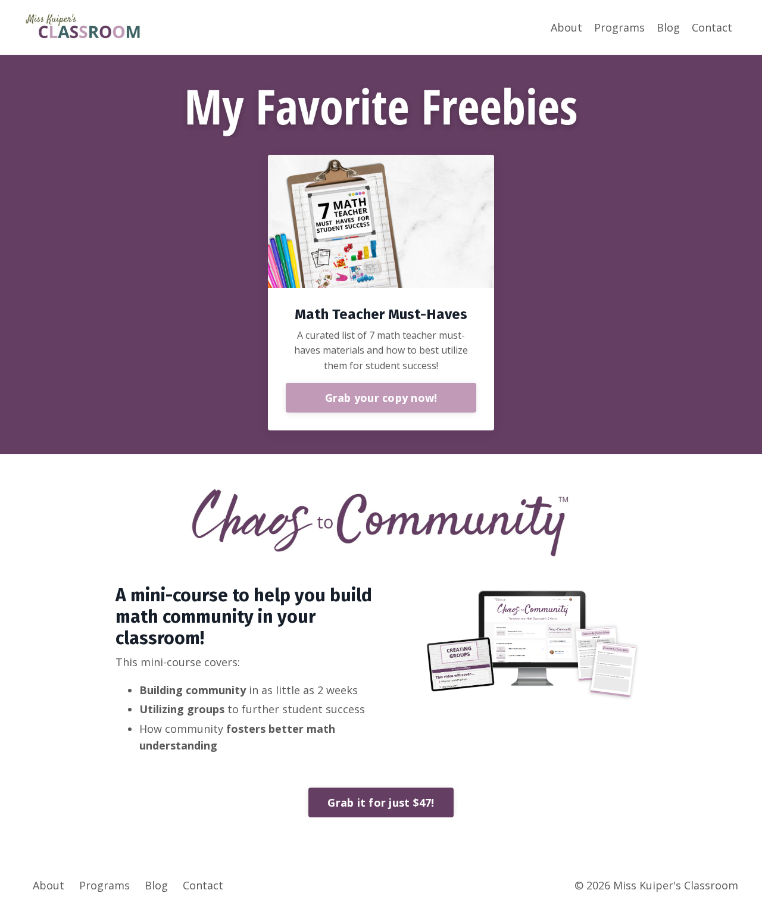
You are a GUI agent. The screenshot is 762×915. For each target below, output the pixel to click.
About (566, 27)
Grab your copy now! (381, 398)
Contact (712, 27)
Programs (619, 27)
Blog (668, 27)
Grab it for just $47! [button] (380, 802)
